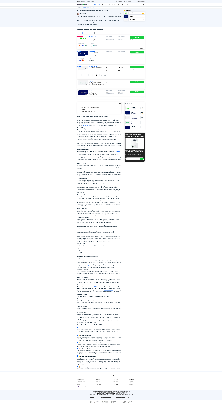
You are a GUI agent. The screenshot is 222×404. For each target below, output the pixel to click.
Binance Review (98, 382)
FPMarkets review (109, 265)
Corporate (132, 386)
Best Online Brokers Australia (95, 4)
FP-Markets (132, 19)
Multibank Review (93, 90)
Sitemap (131, 381)
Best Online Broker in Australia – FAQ (87, 111)
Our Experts (132, 379)
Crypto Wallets (113, 4)
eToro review (108, 240)
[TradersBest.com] (82, 5)
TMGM (131, 16)
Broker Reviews (81, 379)
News (130, 4)
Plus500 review (117, 240)
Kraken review (93, 205)
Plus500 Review (98, 384)
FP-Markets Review (93, 66)
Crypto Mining (115, 384)
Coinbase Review (98, 381)
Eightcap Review (92, 81)
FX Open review (97, 286)
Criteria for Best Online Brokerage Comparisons (89, 107)
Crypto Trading (122, 4)
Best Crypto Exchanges (82, 381)
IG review (90, 265)
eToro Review (98, 379)
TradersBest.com (79, 7)
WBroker (132, 13)
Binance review (86, 125)
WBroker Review (92, 36)
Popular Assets (82, 109)
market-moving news (108, 290)
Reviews (105, 4)
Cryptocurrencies (116, 382)
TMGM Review (92, 51)
